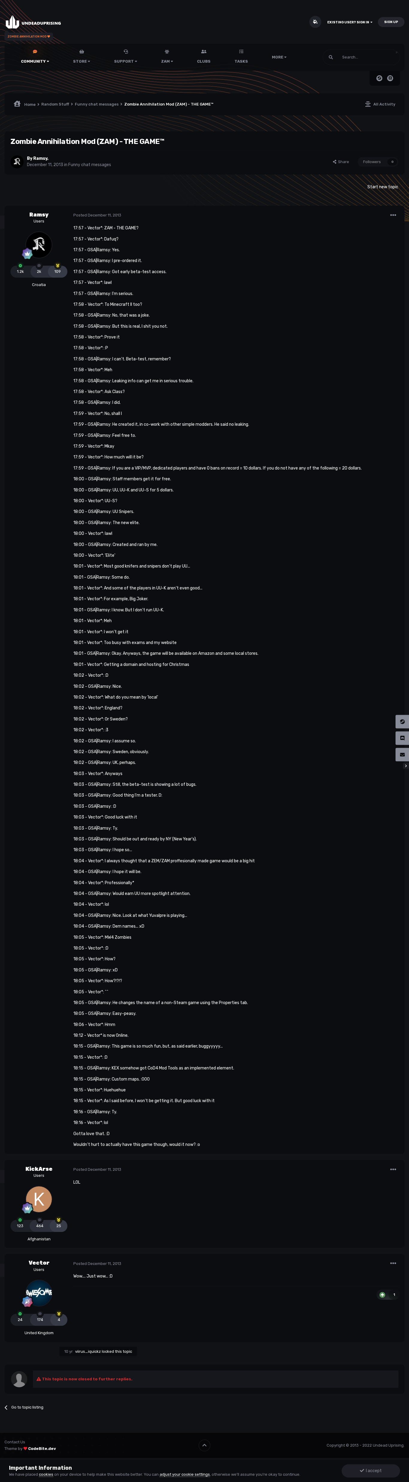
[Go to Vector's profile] (38, 1293)
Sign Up (391, 22)
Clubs (203, 61)
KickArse (38, 1169)
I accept (373, 1470)
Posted (97, 215)
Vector (39, 1263)
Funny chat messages (89, 164)
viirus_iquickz (88, 1351)
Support (124, 61)
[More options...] (393, 215)
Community (34, 61)
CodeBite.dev (42, 1448)
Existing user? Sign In (348, 22)
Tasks (241, 61)
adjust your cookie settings (185, 1474)
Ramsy (40, 158)
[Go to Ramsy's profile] (17, 161)
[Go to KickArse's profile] (38, 1199)
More (277, 57)
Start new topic (382, 186)
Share (342, 162)
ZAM (166, 61)
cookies (46, 1474)
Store (80, 61)
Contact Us (14, 1442)
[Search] (331, 57)
